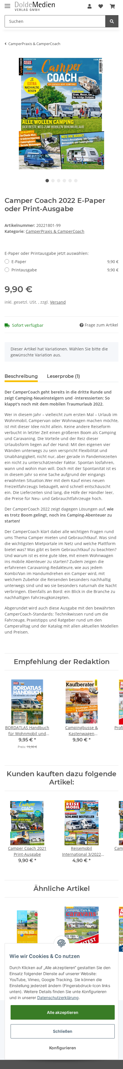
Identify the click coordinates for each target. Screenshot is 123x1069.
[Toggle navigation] (7, 3)
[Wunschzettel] (100, 6)
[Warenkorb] (112, 6)
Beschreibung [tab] (21, 376)
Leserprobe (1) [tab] (63, 376)
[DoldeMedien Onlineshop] (35, 6)
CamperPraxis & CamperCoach (55, 231)
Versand (58, 302)
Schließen (62, 1031)
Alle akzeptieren (62, 1012)
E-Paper (64, 261)
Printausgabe (64, 270)
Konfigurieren (62, 1047)
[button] (89, 6)
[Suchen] (111, 21)
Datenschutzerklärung (58, 997)
